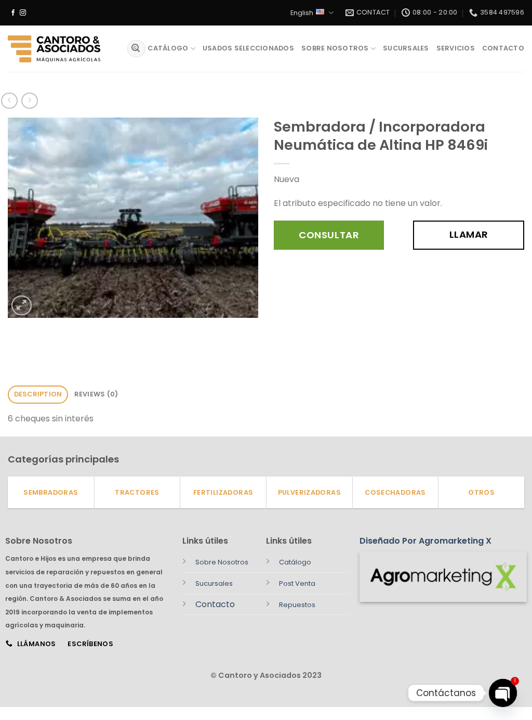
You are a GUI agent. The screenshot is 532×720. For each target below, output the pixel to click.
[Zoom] (21, 305)
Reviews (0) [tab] (96, 394)
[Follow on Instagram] (23, 13)
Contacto (503, 48)
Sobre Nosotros (335, 48)
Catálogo (168, 48)
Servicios (455, 48)
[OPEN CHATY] (503, 693)
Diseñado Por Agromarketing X (425, 541)
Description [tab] (38, 394)
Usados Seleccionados (248, 48)
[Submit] (135, 49)
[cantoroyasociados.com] (60, 48)
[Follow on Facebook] (13, 13)
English (301, 12)
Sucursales (406, 48)
